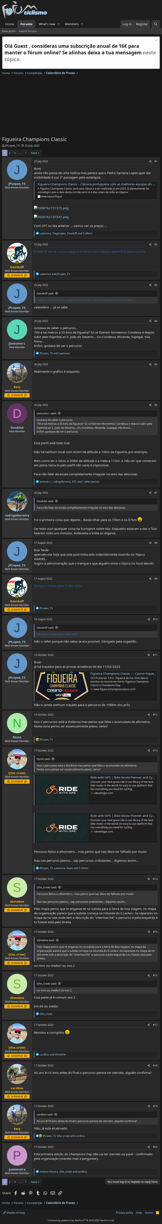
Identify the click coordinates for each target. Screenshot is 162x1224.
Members (72, 24)
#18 (155, 1065)
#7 (156, 493)
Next (34, 153)
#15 (155, 932)
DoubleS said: (45, 501)
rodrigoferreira (17, 515)
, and (64, 1136)
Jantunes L (17, 343)
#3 (156, 285)
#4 (156, 321)
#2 (156, 244)
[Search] (156, 24)
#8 (156, 543)
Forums (26, 24)
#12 (155, 714)
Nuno (17, 737)
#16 (155, 975)
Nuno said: (43, 759)
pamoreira (17, 1169)
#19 (155, 1106)
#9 (156, 578)
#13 (155, 750)
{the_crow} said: (47, 887)
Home (9, 24)
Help (139, 1212)
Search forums (28, 31)
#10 (155, 619)
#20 (155, 1147)
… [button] (20, 153)
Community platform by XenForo (81, 1220)
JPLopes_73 (12, 145)
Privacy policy (124, 1212)
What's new (47, 24)
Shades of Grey (15, 1212)
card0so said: (45, 1114)
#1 (156, 161)
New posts (8, 31)
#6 (156, 405)
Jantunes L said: (46, 413)
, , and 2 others (66, 233)
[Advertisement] (81, 106)
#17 (155, 1025)
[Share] (150, 161)
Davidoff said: (45, 293)
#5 (156, 364)
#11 (155, 655)
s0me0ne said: (45, 940)
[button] (59, 24)
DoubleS (17, 427)
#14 (155, 879)
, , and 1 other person (70, 482)
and (55, 274)
